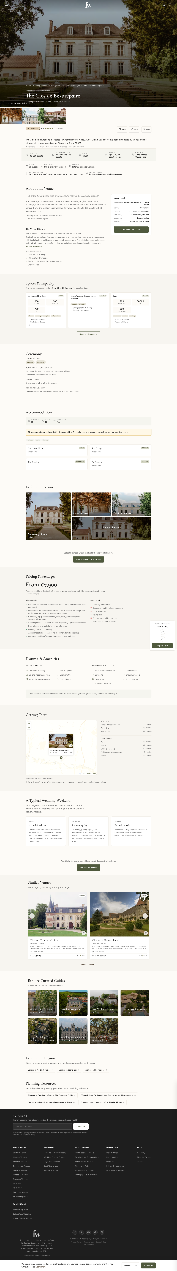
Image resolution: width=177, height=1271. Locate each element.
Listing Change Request (22, 1218)
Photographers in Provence (86, 1175)
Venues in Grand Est (69, 1070)
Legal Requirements (52, 1161)
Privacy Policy (76, 1242)
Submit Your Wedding (22, 1214)
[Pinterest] (102, 1232)
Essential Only (130, 1265)
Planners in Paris (82, 1166)
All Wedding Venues (21, 1196)
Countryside (54, 85)
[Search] (164, 5)
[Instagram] (74, 1232)
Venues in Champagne (96, 1070)
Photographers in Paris (84, 1170)
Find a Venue (19, 1147)
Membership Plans (20, 1209)
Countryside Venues (21, 1166)
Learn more (41, 1267)
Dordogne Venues (20, 1192)
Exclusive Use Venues (115, 1170)
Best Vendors (82, 1147)
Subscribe (80, 1126)
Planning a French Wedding (55, 1153)
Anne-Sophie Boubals (42, 1255)
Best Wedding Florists (84, 1161)
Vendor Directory (51, 1170)
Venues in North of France (40, 1070)
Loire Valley (17, 1188)
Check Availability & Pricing (88, 559)
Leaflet (83, 774)
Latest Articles (112, 1157)
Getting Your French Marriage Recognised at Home (51, 1102)
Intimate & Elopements (115, 1166)
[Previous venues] (32, 916)
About (140, 1147)
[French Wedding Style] (88, 5)
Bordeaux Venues (20, 1175)
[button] (61, 758)
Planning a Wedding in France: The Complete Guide (51, 1095)
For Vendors (19, 1204)
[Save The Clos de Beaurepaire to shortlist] (71, 745)
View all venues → (88, 964)
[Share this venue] (162, 638)
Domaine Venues (20, 1170)
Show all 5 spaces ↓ (89, 334)
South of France (19, 1153)
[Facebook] (81, 1232)
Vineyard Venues (20, 1161)
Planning (49, 1147)
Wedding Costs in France (54, 1157)
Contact (140, 1161)
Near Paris (17, 1183)
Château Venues (20, 1157)
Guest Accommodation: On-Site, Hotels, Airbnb (102, 1102)
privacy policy (30, 1134)
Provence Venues (20, 1179)
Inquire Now (162, 645)
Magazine (110, 1161)
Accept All (148, 1265)
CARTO (93, 774)
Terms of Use (89, 1242)
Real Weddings (112, 1153)
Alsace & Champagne (71, 85)
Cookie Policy (101, 1242)
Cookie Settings (88, 1245)
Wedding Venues (40, 85)
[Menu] (6, 5)
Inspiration (112, 1147)
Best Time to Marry (51, 1166)
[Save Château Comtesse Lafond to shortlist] (84, 933)
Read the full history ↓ (34, 247)
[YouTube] (88, 1232)
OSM (88, 774)
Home (28, 85)
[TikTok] (95, 1232)
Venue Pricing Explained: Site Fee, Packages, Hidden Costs (108, 1095)
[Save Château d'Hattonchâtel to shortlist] (146, 933)
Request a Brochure (131, 229)
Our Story (141, 1153)
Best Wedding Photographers (87, 1157)
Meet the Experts (144, 1157)
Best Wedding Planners (84, 1153)
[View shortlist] (170, 5)
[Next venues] (145, 916)
